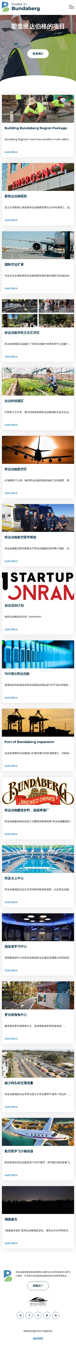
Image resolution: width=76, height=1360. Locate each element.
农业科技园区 (14, 401)
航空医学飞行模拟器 (19, 1151)
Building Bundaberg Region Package (36, 128)
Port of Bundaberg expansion (29, 742)
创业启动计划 (14, 605)
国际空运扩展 (14, 264)
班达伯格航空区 (16, 469)
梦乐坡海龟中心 (16, 1015)
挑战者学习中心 (16, 946)
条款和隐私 (38, 1338)
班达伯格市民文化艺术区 (22, 333)
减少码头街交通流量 (19, 1083)
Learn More (11, 151)
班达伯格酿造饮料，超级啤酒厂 (27, 810)
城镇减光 (11, 1219)
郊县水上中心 (14, 878)
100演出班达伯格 (17, 674)
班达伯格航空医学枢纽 (20, 537)
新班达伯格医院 (16, 196)
